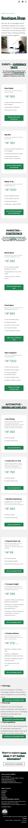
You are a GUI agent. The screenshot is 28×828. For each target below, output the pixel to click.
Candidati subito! (6, 807)
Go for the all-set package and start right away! (14, 212)
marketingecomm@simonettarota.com (11, 782)
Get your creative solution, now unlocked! (14, 166)
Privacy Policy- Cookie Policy (13, 820)
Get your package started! (14, 571)
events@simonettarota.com (8, 781)
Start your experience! (14, 448)
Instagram (4, 791)
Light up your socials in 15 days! (14, 338)
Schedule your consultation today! (14, 700)
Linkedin (3, 792)
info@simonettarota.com (7, 779)
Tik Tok (3, 794)
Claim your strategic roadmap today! (14, 388)
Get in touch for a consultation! (14, 764)
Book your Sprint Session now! (14, 287)
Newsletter (4, 797)
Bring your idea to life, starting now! (14, 118)
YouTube (3, 796)
